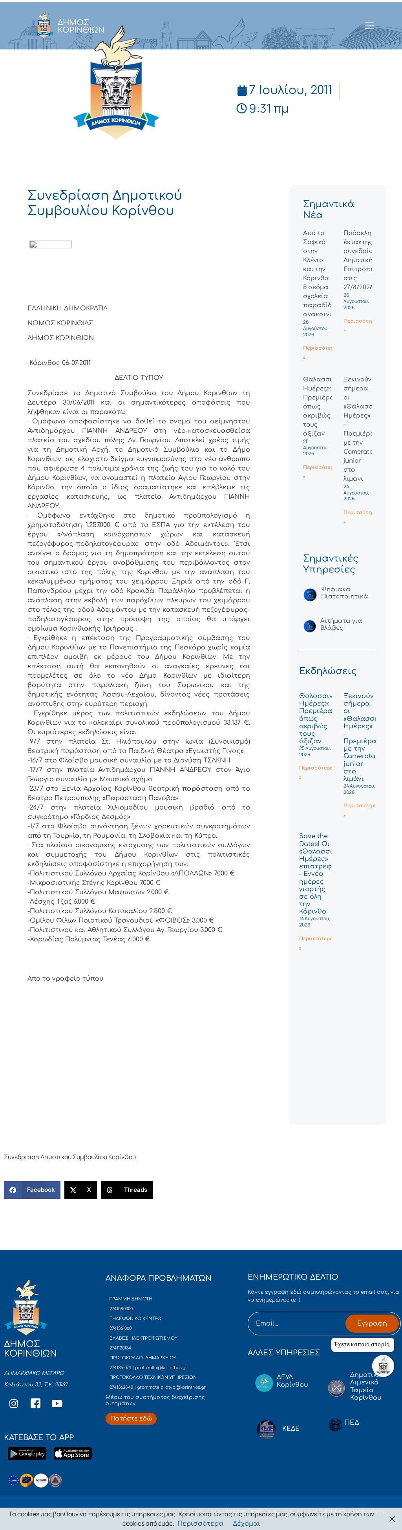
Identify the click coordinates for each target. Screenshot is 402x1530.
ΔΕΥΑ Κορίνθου (292, 1381)
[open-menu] (369, 26)
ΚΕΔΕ (291, 1428)
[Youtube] (57, 1403)
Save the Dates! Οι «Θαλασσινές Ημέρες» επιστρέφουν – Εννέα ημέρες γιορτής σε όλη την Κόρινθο (321, 874)
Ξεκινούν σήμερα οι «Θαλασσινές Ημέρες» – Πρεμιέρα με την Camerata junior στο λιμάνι (366, 737)
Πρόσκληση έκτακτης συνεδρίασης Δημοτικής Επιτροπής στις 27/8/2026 (365, 260)
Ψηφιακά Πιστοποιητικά (344, 593)
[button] (32, 1190)
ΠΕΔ (351, 1422)
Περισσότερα (200, 1523)
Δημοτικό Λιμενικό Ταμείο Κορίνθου (366, 1386)
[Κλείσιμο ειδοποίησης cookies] (392, 1519)
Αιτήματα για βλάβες (341, 624)
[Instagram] (14, 1403)
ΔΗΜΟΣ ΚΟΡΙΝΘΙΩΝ (81, 26)
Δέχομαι (246, 1523)
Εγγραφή (372, 1323)
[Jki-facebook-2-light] (35, 1403)
